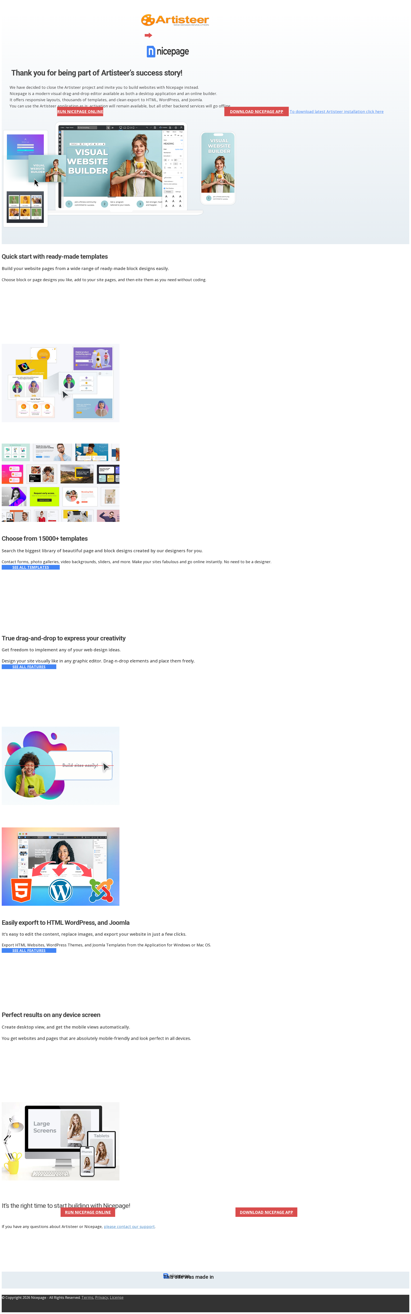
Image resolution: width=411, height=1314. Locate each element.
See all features (29, 666)
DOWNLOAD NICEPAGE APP (256, 111)
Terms (87, 1297)
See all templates (30, 567)
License (117, 1297)
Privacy (101, 1297)
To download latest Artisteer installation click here (337, 111)
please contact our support (129, 1226)
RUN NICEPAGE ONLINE (80, 111)
